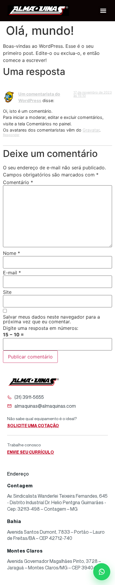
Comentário (18, 182)
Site (7, 292)
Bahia (14, 521)
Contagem (20, 486)
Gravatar (91, 129)
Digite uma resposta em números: (40, 328)
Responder (11, 135)
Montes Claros (24, 551)
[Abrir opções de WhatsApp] (101, 571)
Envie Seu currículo (30, 452)
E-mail (12, 272)
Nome (11, 253)
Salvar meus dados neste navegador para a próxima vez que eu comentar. (51, 319)
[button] (103, 10)
